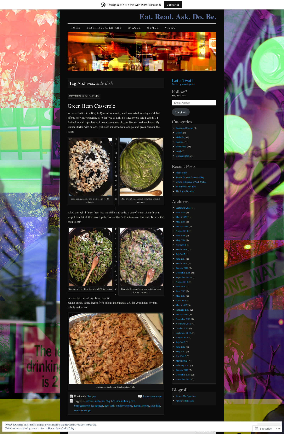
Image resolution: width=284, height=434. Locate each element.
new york (110, 405)
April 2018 (181, 244)
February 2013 (182, 309)
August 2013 (182, 281)
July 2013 (180, 286)
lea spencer (97, 405)
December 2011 (183, 374)
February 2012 (182, 365)
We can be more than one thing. (190, 177)
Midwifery (181, 137)
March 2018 (181, 249)
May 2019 (180, 221)
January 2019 (182, 226)
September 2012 (183, 332)
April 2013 (181, 300)
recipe (145, 405)
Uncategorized (182, 155)
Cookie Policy (67, 428)
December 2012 (183, 318)
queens (137, 405)
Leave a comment (152, 396)
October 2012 (182, 328)
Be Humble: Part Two (186, 186)
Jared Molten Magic (185, 400)
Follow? (179, 91)
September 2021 (183, 207)
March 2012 (181, 360)
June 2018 (180, 235)
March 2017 (181, 263)
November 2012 (183, 323)
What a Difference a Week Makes (191, 181)
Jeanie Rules (181, 172)
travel (178, 151)
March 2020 (181, 216)
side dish (155, 405)
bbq (108, 401)
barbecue (99, 401)
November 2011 (183, 379)
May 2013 (180, 295)
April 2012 (181, 356)
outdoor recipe (124, 405)
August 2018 (182, 230)
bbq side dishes (119, 401)
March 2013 (181, 305)
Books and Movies (184, 127)
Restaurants (181, 146)
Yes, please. (180, 112)
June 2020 (180, 212)
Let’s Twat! (182, 80)
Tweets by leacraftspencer (183, 84)
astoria (89, 401)
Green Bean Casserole (91, 105)
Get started (173, 4)
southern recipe (82, 410)
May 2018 (180, 240)
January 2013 (182, 314)
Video (170, 27)
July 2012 (180, 342)
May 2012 (180, 351)
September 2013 (183, 277)
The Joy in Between (185, 191)
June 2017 (180, 258)
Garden (179, 132)
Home (75, 27)
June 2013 (180, 291)
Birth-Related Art (104, 27)
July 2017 (180, 254)
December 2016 (183, 272)
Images (134, 27)
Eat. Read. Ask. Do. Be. (177, 16)
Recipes (92, 396)
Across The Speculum (186, 395)
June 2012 (180, 346)
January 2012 (182, 369)
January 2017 (182, 267)
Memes (153, 27)
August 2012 (182, 337)
